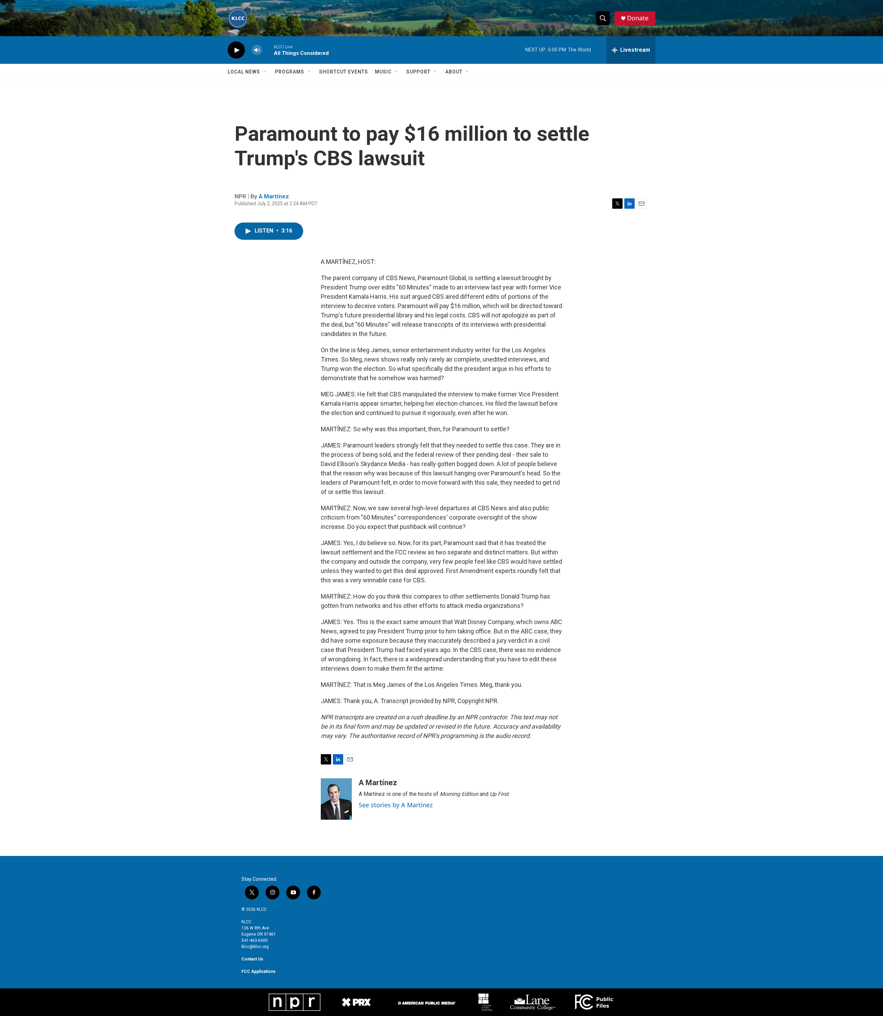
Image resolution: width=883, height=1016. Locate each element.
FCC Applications (258, 971)
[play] (236, 50)
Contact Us (252, 959)
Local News (244, 72)
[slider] (268, 49)
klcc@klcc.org (255, 946)
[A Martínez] (336, 799)
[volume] (257, 50)
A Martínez (274, 196)
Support (418, 72)
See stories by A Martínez (396, 805)
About (454, 72)
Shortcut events (343, 72)
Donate (637, 18)
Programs (289, 72)
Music (383, 72)
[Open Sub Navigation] (265, 72)
